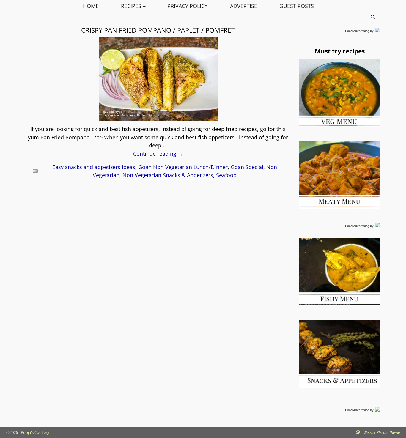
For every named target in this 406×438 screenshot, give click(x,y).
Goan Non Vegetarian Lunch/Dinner (183, 167)
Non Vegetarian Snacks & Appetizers (167, 175)
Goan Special (247, 167)
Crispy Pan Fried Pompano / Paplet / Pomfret (158, 30)
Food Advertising (357, 31)
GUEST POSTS (296, 6)
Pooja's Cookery (35, 432)
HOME (91, 6)
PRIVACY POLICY (187, 6)
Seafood (226, 175)
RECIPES (131, 6)
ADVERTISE (243, 6)
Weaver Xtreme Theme (381, 432)
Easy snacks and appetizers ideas (93, 167)
